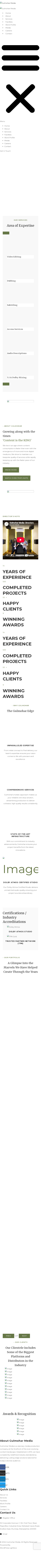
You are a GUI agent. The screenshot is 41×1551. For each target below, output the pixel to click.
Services (8, 19)
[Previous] (6, 233)
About (8, 16)
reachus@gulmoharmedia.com (13, 1539)
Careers (8, 31)
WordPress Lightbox (8, 1548)
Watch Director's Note (16, 478)
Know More (11, 470)
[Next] (6, 384)
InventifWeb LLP (18, 1545)
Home (8, 13)
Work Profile (10, 25)
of (16, 1336)
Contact (8, 34)
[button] (20, 80)
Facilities (8, 22)
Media (8, 28)
